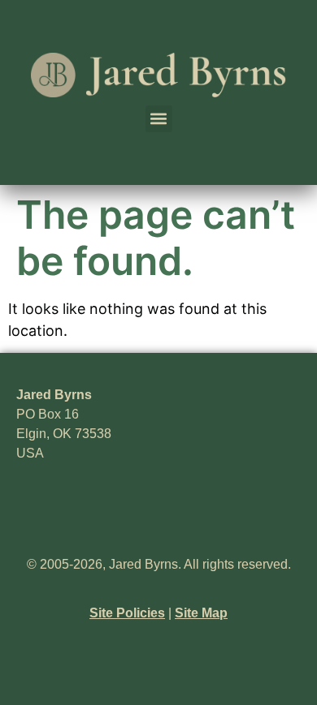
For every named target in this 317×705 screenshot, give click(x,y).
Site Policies (127, 613)
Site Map (201, 613)
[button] (158, 118)
